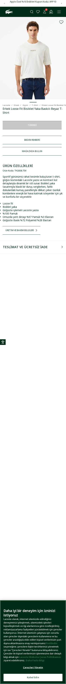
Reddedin (51, 643)
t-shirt (35, 105)
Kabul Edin (33, 677)
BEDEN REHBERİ (32, 139)
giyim (25, 105)
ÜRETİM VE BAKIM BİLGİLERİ (19, 230)
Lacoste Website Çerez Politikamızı (40, 657)
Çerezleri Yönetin (33, 667)
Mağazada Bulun (32, 151)
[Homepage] (8, 12)
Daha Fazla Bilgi (35, 660)
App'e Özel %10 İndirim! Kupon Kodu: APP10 (33, 1)
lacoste (6, 105)
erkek (16, 105)
